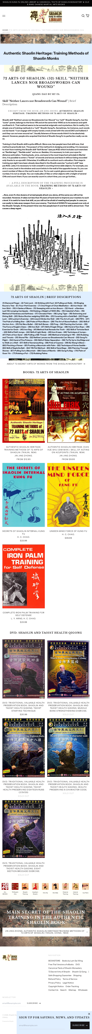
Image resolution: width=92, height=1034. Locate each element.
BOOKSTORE (54, 960)
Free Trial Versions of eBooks (61, 964)
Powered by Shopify (8, 1021)
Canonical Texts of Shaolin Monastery (65, 968)
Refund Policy (54, 979)
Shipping (77, 975)
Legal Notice (68, 983)
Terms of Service (70, 979)
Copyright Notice (56, 986)
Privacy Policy (54, 983)
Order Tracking (72, 986)
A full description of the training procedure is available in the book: (46, 186)
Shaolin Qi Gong (79, 971)
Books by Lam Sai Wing (72, 960)
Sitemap (72, 990)
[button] (83, 16)
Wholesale (82, 990)
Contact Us (53, 990)
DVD (78, 964)
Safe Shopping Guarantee (59, 975)
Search (63, 990)
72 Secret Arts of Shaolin (59, 971)
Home (5, 30)
